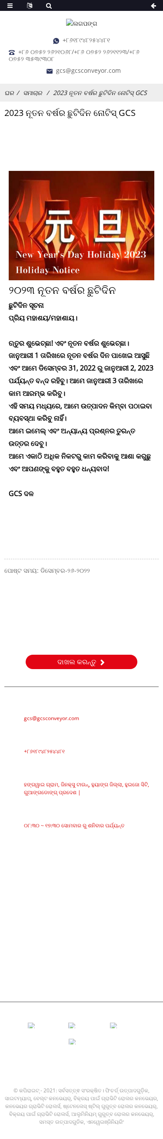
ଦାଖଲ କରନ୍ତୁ (76, 661)
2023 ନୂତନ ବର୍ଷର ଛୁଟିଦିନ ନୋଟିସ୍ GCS (100, 92)
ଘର (9, 92)
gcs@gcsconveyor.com (88, 70)
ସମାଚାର (32, 92)
